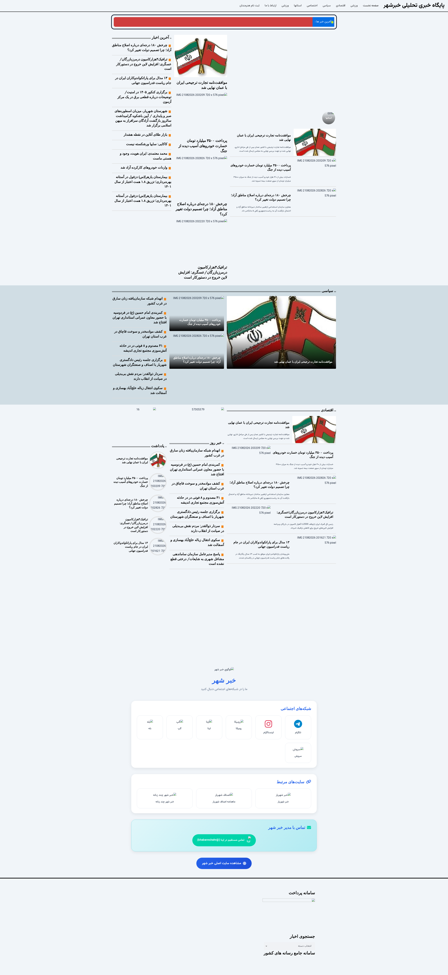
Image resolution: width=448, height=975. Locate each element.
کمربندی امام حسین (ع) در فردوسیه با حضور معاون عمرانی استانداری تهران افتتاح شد (140, 317)
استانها (329, 117)
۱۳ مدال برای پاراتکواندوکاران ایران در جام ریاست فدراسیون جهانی (131, 546)
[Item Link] (283, 71)
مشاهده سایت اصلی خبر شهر (221, 863)
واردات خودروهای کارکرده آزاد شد (144, 167)
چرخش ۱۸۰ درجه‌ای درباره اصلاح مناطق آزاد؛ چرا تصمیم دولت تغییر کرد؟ (270, 22)
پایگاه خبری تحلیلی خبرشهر (413, 5)
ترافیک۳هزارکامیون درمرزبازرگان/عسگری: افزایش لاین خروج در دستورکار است (185, 22)
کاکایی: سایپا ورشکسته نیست (146, 144)
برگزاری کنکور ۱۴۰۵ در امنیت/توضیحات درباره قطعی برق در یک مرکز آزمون (144, 97)
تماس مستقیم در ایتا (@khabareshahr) (220, 840)
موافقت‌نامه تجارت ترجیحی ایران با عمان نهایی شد (303, 361)
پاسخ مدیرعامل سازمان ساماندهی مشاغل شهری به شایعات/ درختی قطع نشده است (197, 559)
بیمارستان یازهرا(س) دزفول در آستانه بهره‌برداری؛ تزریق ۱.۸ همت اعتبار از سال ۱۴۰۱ (142, 181)
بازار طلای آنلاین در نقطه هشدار (145, 134)
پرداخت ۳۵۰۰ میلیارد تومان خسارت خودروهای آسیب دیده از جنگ (202, 145)
